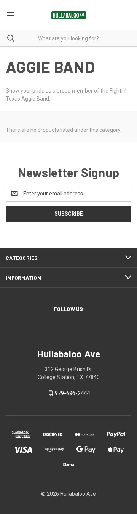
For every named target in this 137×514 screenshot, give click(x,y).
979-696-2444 (72, 393)
